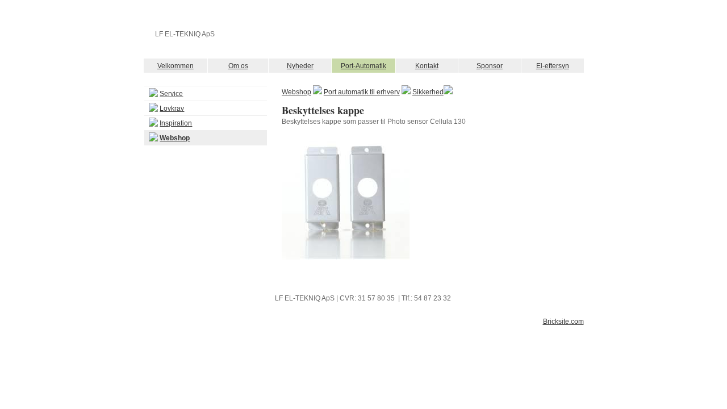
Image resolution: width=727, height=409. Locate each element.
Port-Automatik (363, 66)
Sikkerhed (428, 92)
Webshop (296, 92)
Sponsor (490, 66)
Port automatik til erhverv (362, 92)
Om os (238, 66)
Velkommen (175, 66)
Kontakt (426, 66)
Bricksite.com (563, 321)
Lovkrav (172, 108)
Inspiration (176, 123)
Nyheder (300, 66)
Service (171, 94)
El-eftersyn (552, 66)
